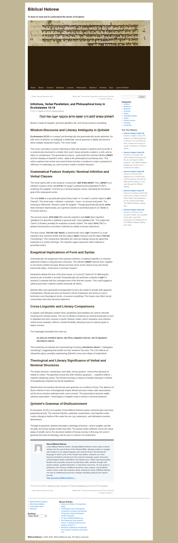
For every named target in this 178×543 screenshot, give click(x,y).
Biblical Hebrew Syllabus (39, 502)
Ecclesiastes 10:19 (83, 486)
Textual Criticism (129, 120)
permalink (104, 486)
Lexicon (70, 87)
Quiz (111, 87)
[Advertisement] (89, 65)
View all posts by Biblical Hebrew (61, 478)
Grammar (51, 486)
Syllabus (93, 87)
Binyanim (127, 109)
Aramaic (103, 87)
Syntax (57, 486)
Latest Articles (122, 87)
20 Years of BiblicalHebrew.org (72, 518)
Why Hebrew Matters (37, 504)
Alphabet (60, 87)
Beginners (127, 106)
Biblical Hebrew (43, 9)
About (41, 87)
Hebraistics (81, 87)
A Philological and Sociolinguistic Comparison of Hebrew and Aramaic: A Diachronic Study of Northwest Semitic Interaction (74, 512)
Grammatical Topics (37, 506)
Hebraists (33, 509)
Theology (64, 486)
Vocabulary (128, 125)
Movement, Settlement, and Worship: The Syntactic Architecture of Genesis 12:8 (74, 529)
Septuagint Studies (130, 116)
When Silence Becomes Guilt (41, 96)
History (126, 113)
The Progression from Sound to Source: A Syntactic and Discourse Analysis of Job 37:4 (73, 522)
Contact (49, 87)
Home (33, 87)
